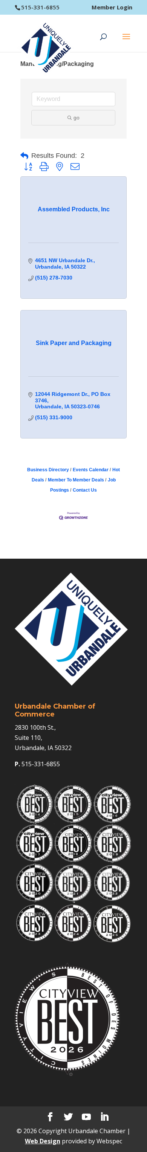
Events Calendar (91, 469)
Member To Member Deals (76, 480)
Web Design (42, 1141)
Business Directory (48, 469)
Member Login (112, 7)
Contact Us (85, 490)
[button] (24, 156)
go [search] (77, 118)
